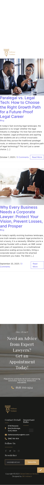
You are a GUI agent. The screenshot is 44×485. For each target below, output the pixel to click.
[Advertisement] (22, 24)
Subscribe (32, 462)
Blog (2, 120)
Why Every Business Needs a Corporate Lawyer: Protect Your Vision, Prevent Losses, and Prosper (21, 216)
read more (37, 157)
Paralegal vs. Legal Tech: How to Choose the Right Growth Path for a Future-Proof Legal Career (20, 107)
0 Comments (23, 157)
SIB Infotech (27, 476)
